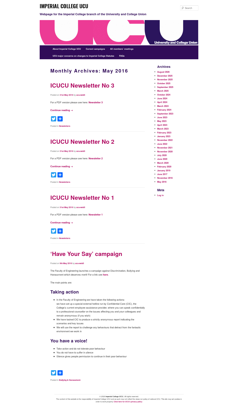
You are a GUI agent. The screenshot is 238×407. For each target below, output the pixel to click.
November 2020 (165, 151)
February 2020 (164, 166)
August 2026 (163, 71)
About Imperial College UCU (67, 48)
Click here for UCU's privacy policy (128, 401)
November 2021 (165, 147)
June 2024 (162, 98)
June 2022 (162, 143)
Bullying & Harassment (69, 380)
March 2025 (163, 90)
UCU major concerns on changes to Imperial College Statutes (83, 55)
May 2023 (161, 121)
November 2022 (165, 139)
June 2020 (162, 158)
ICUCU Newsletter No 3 (82, 85)
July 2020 (162, 155)
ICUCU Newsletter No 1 (82, 197)
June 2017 (162, 174)
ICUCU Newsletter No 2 (82, 141)
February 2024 (164, 109)
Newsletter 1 (96, 214)
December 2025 (164, 75)
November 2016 (165, 177)
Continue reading (61, 110)
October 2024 (163, 94)
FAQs (122, 55)
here (105, 274)
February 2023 (164, 132)
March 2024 (163, 105)
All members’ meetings (121, 48)
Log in (160, 195)
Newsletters (64, 125)
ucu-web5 (80, 94)
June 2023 (162, 117)
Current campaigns (95, 48)
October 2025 (163, 83)
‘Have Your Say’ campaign (86, 253)
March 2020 (163, 162)
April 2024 (162, 102)
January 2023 (163, 136)
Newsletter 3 (96, 102)
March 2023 (163, 128)
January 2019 (163, 170)
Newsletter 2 (96, 158)
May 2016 (161, 181)
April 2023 (162, 124)
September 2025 (165, 87)
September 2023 (165, 113)
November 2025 (165, 79)
